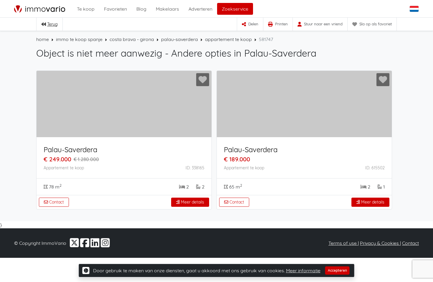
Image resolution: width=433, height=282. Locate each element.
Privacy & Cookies (380, 243)
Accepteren (337, 270)
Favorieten (115, 9)
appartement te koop (228, 39)
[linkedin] (95, 245)
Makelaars (167, 9)
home (42, 39)
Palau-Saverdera (70, 149)
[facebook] (85, 245)
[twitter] (75, 245)
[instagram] (105, 245)
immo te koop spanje (79, 39)
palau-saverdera (179, 39)
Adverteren (200, 9)
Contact (56, 202)
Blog (141, 9)
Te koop (86, 9)
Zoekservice (235, 9)
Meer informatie (303, 270)
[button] (414, 9)
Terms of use (343, 243)
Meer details (192, 202)
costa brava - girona (132, 39)
